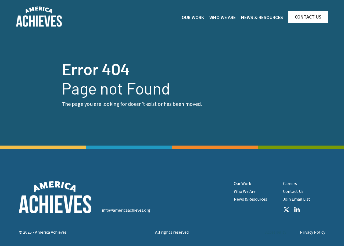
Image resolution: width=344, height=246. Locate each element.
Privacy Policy (312, 232)
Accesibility (275, 232)
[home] (39, 16)
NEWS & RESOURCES (262, 17)
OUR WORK (193, 17)
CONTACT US (308, 17)
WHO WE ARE (222, 17)
